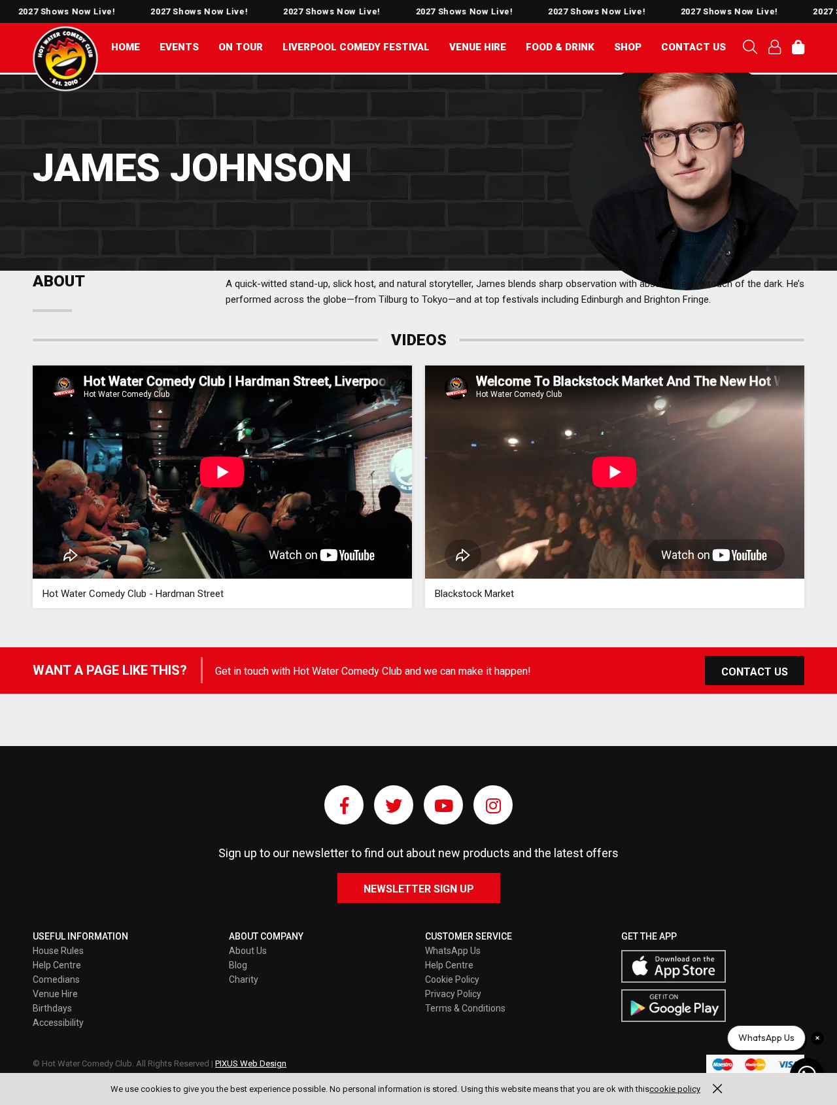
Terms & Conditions (465, 1008)
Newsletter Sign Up (419, 889)
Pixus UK (65, 59)
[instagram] (493, 804)
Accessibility (58, 1022)
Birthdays (52, 1008)
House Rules (58, 950)
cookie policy (674, 1089)
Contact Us (693, 47)
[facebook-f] (344, 804)
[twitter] (393, 804)
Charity (243, 979)
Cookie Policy (452, 979)
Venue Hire (477, 47)
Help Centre (57, 965)
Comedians (56, 979)
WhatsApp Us (453, 950)
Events (179, 47)
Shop (627, 47)
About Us (248, 950)
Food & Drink (560, 47)
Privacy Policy (453, 994)
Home (125, 47)
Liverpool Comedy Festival (356, 47)
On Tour (240, 47)
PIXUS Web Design (250, 1063)
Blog (238, 965)
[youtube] (443, 804)
